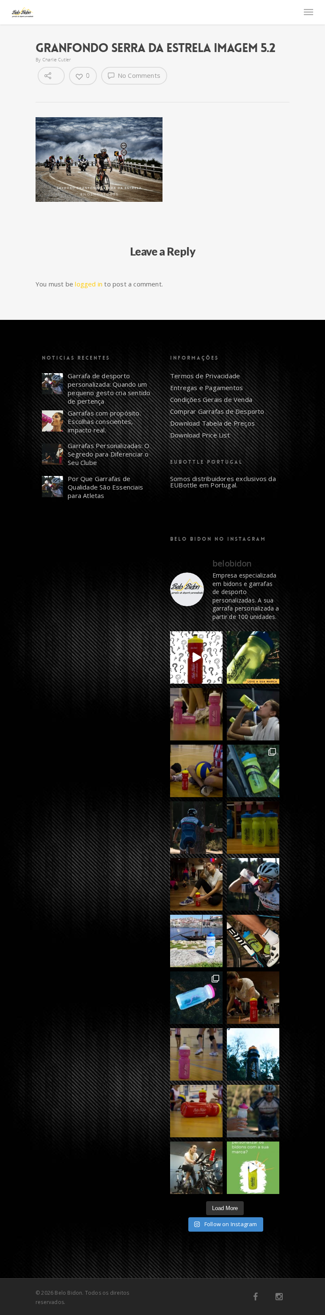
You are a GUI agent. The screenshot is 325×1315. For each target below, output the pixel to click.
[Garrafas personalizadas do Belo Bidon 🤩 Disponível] (196, 997)
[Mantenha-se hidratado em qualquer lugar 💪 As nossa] (253, 1111)
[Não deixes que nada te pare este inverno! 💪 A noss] (196, 1168)
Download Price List (200, 435)
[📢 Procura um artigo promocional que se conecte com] (196, 1111)
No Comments (138, 75)
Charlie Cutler (56, 59)
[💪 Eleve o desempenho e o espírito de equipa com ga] (253, 884)
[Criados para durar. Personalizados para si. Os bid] (253, 657)
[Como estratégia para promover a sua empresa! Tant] (253, 1168)
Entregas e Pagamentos (206, 387)
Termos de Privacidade (205, 375)
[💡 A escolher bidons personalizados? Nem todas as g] (253, 771)
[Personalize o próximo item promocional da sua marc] (253, 1054)
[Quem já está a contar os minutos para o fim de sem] (253, 714)
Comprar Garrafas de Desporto (217, 411)
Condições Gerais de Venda (211, 399)
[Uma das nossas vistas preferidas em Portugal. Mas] (196, 941)
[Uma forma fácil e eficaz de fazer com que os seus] (253, 827)
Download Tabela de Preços (212, 423)
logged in (88, 284)
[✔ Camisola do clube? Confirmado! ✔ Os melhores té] (196, 771)
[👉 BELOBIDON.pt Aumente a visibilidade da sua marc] (253, 997)
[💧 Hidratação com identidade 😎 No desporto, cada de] (196, 714)
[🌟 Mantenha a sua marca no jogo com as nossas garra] (196, 1054)
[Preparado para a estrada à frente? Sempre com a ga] (253, 941)
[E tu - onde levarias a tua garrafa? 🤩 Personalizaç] (196, 657)
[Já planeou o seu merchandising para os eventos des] (196, 827)
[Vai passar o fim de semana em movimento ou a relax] (196, 884)
